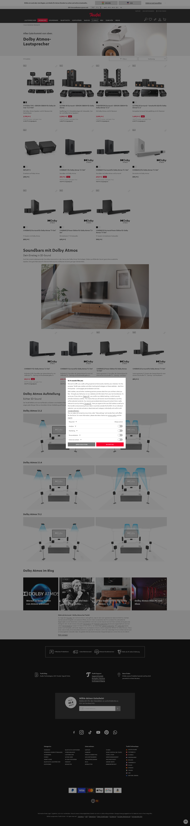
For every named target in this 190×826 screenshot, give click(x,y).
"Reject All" (86, 396)
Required (71, 422)
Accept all (110, 444)
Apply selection (81, 444)
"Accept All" (87, 403)
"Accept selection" (73, 410)
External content (74, 440)
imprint (70, 418)
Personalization (73, 435)
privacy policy (112, 415)
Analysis (71, 426)
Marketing (72, 431)
